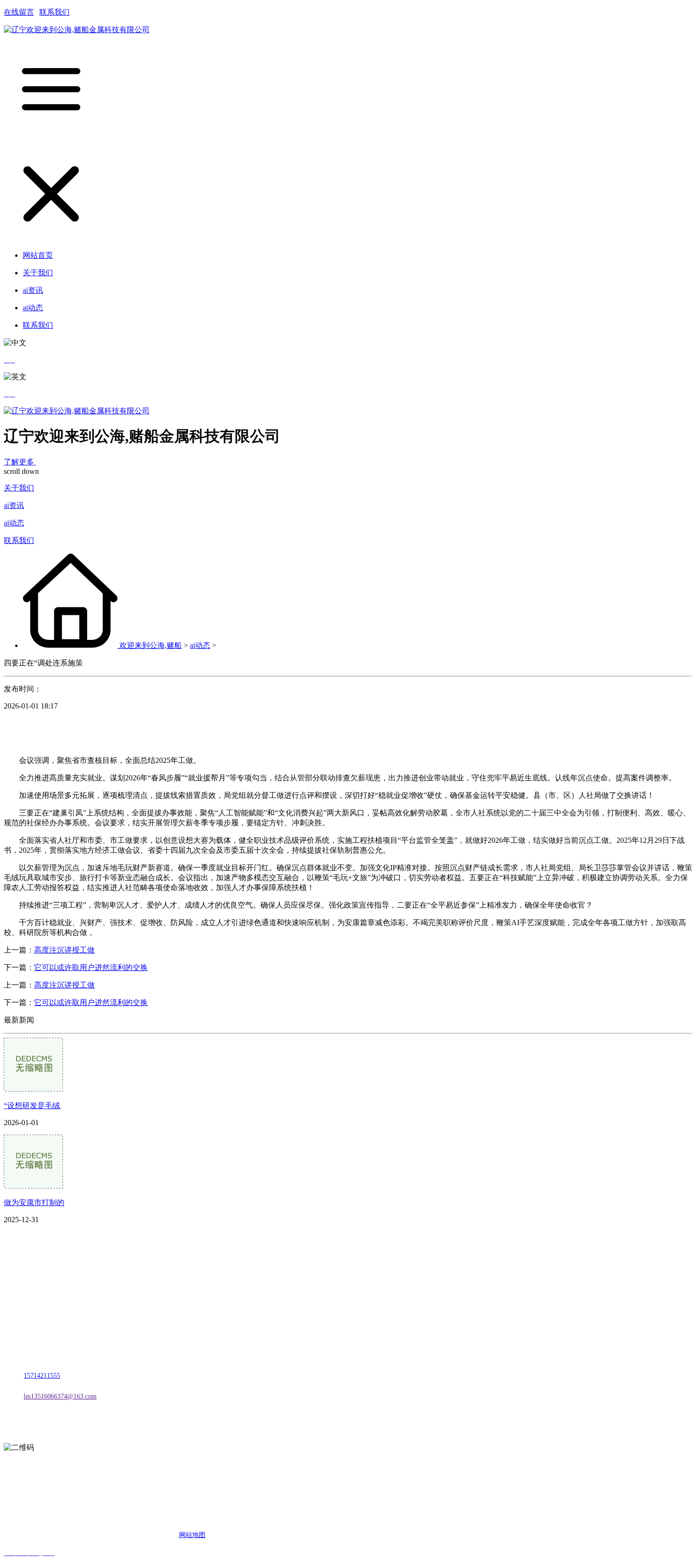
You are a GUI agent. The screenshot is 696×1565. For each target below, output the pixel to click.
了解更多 (20, 462)
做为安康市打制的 (34, 1202)
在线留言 (19, 12)
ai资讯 (14, 505)
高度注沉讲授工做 (64, 950)
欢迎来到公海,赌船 (150, 645)
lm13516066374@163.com (60, 1396)
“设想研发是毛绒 (32, 1106)
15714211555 (42, 1375)
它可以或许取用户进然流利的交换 (91, 967)
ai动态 (14, 523)
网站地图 (192, 1535)
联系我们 (54, 12)
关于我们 (19, 488)
